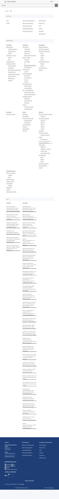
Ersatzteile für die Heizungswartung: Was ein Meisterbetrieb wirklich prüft (12, 236)
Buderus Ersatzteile (11, 114)
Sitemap (41, 28)
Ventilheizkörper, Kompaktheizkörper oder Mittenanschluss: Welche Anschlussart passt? (29, 400)
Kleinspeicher (27, 122)
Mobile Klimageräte (43, 47)
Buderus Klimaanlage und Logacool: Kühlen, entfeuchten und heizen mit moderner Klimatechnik (29, 317)
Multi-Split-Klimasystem (44, 61)
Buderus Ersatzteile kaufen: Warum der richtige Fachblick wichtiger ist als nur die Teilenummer (13, 254)
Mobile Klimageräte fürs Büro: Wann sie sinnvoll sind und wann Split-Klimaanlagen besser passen (29, 308)
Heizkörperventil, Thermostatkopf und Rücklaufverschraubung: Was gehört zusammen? (28, 348)
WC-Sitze (25, 131)
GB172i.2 (43, 124)
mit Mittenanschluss (13, 49)
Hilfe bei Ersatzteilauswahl (29, 20)
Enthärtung (25, 114)
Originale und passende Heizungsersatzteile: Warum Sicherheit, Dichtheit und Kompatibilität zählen (13, 228)
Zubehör (10, 53)
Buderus (10, 57)
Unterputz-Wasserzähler (30, 94)
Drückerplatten (26, 129)
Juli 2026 (8, 204)
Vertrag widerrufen (29, 490)
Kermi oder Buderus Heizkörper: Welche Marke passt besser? (29, 421)
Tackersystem (9, 185)
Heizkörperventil (12, 72)
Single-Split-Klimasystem (45, 51)
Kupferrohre (27, 53)
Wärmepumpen (44, 140)
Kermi (9, 59)
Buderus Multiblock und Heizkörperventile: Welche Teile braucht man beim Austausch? (29, 356)
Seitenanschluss (12, 51)
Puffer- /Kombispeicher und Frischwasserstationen (45, 143)
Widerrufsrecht (42, 34)
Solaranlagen (42, 146)
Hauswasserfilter (28, 88)
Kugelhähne (27, 98)
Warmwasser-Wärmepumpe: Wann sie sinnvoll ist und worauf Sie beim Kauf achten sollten (29, 235)
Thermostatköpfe (12, 66)
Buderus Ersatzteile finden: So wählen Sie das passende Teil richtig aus (29, 386)
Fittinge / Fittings (27, 57)
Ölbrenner (43, 118)
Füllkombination (28, 86)
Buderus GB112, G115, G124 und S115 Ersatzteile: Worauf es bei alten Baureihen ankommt (29, 364)
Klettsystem (9, 189)
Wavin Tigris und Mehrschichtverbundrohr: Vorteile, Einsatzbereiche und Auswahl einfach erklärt (29, 218)
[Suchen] (56, 5)
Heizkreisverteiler (10, 181)
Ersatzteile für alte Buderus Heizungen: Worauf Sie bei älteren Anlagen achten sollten (29, 372)
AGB (40, 26)
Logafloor (10, 176)
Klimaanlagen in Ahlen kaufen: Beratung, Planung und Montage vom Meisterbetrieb (29, 325)
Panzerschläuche (28, 100)
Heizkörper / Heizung (11, 55)
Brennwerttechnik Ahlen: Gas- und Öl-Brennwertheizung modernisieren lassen (29, 275)
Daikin (42, 163)
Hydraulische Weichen (11, 193)
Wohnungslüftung (43, 167)
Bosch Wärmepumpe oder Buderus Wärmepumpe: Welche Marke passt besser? (29, 251)
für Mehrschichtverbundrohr (30, 64)
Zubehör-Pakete (12, 76)
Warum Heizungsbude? (28, 23)
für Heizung (27, 75)
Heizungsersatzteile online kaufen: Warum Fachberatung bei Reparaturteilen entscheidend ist (12, 245)
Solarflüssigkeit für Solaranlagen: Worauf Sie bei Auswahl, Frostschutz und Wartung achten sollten (29, 210)
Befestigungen (11, 78)
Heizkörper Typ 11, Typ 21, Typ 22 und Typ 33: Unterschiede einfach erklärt (29, 427)
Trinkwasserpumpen (29, 107)
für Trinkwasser (28, 77)
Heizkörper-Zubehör (11, 63)
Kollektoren (43, 148)
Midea (42, 57)
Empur (9, 178)
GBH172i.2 (43, 122)
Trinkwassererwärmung (28, 118)
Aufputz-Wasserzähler (29, 92)
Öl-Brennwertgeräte (43, 134)
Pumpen (25, 105)
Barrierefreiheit (42, 20)
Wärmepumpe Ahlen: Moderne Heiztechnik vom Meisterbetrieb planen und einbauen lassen (29, 299)
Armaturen (25, 126)
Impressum (41, 31)
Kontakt (8, 23)
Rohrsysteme (26, 47)
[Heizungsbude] (11, 1)
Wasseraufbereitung (27, 84)
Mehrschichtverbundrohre (30, 55)
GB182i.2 (43, 128)
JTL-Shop (51, 497)
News (7, 20)
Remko (42, 59)
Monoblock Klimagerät (44, 49)
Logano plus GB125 (45, 136)
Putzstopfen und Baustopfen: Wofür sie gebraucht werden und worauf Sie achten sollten (29, 340)
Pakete (40, 138)
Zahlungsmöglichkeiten (28, 28)
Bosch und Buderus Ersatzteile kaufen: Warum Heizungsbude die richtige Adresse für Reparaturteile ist (12, 211)
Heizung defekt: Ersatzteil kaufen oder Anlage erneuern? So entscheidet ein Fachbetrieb (12, 220)
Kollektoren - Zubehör (46, 150)
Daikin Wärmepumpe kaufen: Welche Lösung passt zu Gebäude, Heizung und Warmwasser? (29, 259)
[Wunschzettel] (45, 1)
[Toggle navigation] (5, 1)
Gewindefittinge (28, 67)
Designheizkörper (10, 61)
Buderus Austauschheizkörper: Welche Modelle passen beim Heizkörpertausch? (28, 435)
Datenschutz (42, 23)
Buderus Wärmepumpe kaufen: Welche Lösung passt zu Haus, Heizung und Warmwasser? (29, 267)
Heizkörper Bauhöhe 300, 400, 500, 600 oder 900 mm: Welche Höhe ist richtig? (29, 414)
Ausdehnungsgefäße (28, 73)
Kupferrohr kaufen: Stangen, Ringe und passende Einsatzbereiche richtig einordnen (29, 227)
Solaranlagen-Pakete (45, 154)
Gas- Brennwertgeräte (44, 120)
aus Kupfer (27, 59)
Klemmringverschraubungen (15, 70)
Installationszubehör (28, 96)
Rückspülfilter (26, 116)
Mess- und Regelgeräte (28, 90)
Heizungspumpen (28, 109)
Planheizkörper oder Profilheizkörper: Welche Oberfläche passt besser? (29, 408)
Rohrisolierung (26, 69)
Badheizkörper (9, 47)
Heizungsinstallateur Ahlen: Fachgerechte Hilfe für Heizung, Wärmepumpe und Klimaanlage (29, 291)
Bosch (42, 53)
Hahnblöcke (11, 68)
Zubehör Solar (44, 152)
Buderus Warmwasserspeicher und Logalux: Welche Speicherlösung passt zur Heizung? (29, 243)
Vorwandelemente (27, 124)
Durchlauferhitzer (28, 120)
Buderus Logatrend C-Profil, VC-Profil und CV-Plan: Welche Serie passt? (29, 380)
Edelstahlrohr (27, 51)
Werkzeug (26, 102)
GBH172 (42, 126)
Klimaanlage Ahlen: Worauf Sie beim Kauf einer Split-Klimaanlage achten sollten (29, 333)
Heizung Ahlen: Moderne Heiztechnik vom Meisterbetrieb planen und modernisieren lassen (29, 283)
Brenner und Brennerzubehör (43, 115)
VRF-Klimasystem (43, 68)
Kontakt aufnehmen (10, 465)
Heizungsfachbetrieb (28, 26)
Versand (22, 493)
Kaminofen (41, 132)
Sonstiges (10, 80)
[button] (42, 1)
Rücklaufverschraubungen (14, 74)
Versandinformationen (28, 31)
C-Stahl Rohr (27, 49)
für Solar (26, 80)
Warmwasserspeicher (44, 165)
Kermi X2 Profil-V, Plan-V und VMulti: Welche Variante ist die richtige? (29, 393)
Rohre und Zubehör (11, 174)
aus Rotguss (27, 61)
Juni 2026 (25, 204)
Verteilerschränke (10, 183)
